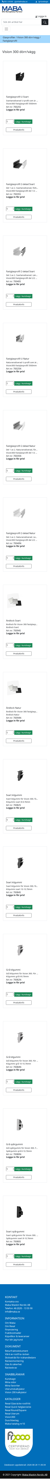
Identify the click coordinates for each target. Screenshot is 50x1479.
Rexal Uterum (12, 1413)
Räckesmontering (14, 1360)
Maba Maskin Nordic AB (34, 1474)
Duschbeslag (12, 1420)
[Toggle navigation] (6, 29)
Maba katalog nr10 (15, 1423)
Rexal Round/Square (15, 1410)
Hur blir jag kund (14, 1339)
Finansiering (11, 1329)
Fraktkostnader (13, 1332)
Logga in (42, 16)
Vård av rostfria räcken (17, 1354)
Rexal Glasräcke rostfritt (17, 1403)
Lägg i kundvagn (23, 121)
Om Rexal (10, 1326)
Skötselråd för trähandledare (20, 1357)
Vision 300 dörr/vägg (28, 37)
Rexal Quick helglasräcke (18, 1406)
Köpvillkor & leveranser (17, 1336)
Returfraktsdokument (16, 1350)
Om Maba (10, 1322)
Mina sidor (10, 1382)
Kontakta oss (12, 1301)
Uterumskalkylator (15, 1388)
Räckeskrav (11, 1367)
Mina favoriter (12, 1385)
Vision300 (10, 1416)
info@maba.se (12, 1311)
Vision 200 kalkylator (16, 1392)
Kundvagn (10, 1378)
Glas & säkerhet (13, 1364)
